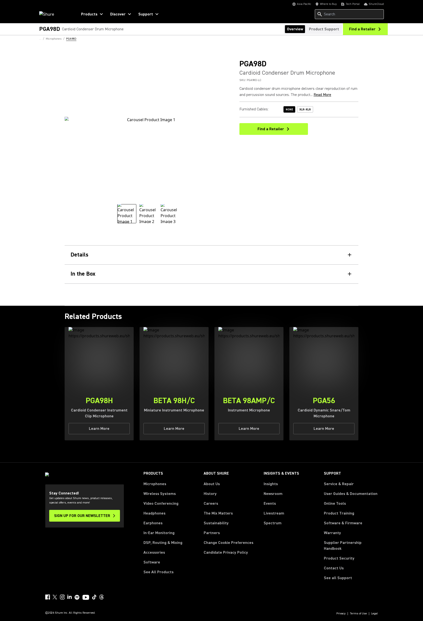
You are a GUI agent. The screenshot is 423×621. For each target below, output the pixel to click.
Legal (374, 613)
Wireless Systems (159, 493)
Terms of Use (358, 613)
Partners (212, 532)
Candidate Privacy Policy (226, 552)
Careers (211, 503)
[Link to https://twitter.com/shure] (54, 597)
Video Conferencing (160, 503)
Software (151, 562)
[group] (126, 213)
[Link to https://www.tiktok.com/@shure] (94, 597)
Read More (322, 94)
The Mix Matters (218, 513)
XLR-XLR (305, 109)
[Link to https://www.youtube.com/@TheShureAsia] (85, 598)
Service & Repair (339, 483)
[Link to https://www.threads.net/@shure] (101, 597)
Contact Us (334, 568)
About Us (212, 483)
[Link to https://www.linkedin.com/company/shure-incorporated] (69, 597)
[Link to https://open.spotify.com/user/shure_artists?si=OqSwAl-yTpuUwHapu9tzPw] (77, 597)
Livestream (274, 513)
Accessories (154, 552)
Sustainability (216, 523)
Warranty (332, 532)
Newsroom (273, 493)
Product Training (339, 513)
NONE (289, 109)
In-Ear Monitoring (159, 532)
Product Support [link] (324, 29)
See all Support (338, 577)
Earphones (153, 523)
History (210, 493)
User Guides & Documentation (350, 493)
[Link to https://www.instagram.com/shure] (62, 597)
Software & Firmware (343, 523)
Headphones (154, 513)
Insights (271, 483)
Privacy (341, 613)
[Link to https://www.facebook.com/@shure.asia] (47, 597)
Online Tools (335, 503)
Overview (295, 29)
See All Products (158, 572)
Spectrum (273, 523)
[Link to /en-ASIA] (55, 14)
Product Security (339, 558)
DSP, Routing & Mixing (162, 542)
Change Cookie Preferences (228, 542)
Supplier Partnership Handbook (350, 545)
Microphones (154, 483)
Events (270, 503)
